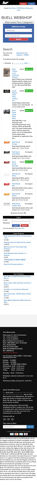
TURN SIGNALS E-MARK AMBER (15, 260)
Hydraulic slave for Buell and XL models (17, 242)
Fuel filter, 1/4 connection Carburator (16, 289)
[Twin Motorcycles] (5, 2)
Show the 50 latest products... (14, 264)
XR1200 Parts (21, 8)
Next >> (27, 63)
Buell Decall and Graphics (21, 54)
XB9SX (26, 55)
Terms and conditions (10, 353)
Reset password (19, 228)
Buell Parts (12, 8)
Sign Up (30, 427)
